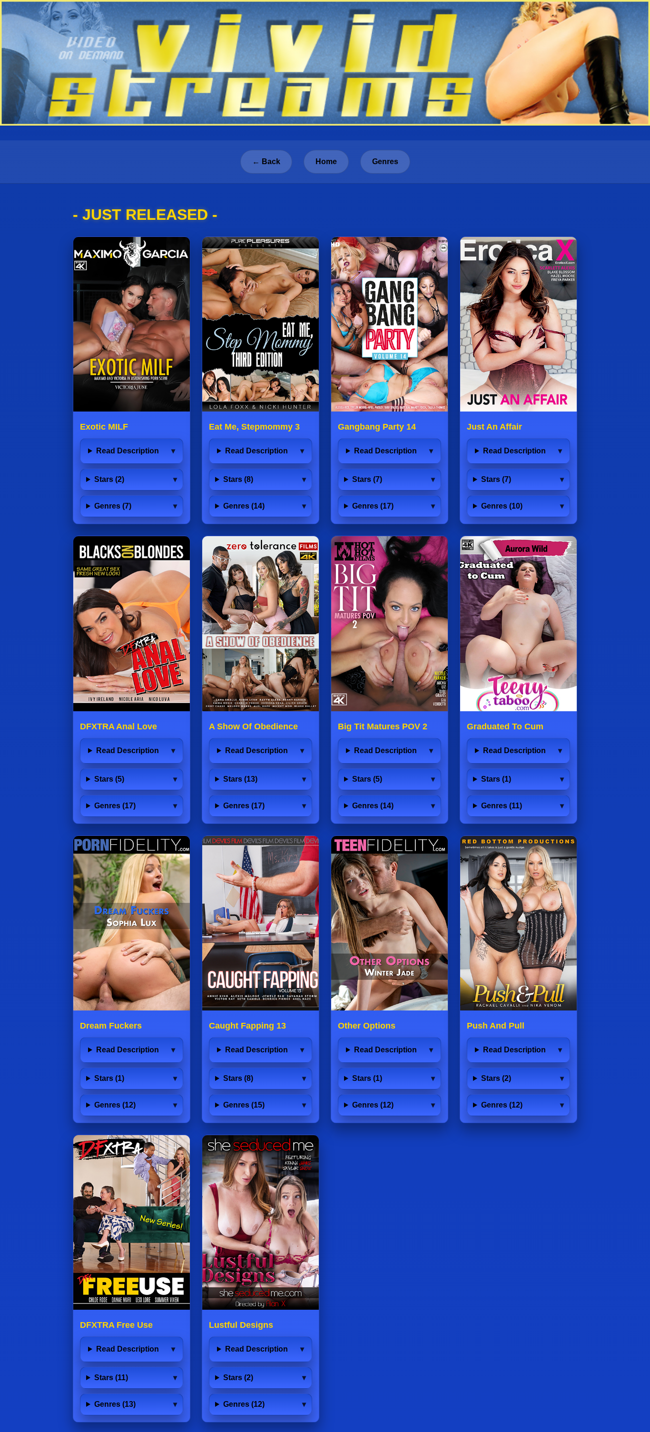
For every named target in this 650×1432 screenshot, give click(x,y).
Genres (385, 161)
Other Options (366, 1025)
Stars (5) (109, 779)
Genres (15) (244, 1105)
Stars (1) (496, 779)
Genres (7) (112, 506)
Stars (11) (111, 1377)
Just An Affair (494, 427)
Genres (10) (501, 506)
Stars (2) (109, 479)
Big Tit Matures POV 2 (382, 726)
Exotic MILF (104, 427)
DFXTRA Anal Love (118, 726)
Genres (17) (373, 506)
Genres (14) (244, 506)
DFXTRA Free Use (116, 1325)
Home (326, 161)
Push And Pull (495, 1025)
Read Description (127, 451)
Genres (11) (501, 806)
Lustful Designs (241, 1325)
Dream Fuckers (111, 1025)
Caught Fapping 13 (247, 1025)
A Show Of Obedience (253, 726)
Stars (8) (238, 479)
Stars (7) (367, 479)
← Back (266, 161)
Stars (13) (240, 779)
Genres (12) (115, 1105)
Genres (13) (115, 1404)
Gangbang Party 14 (377, 427)
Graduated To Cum (505, 726)
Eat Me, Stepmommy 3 (254, 427)
